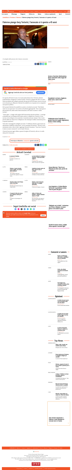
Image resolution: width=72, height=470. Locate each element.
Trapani (65, 11)
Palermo (27, 11)
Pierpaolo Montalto (61, 317)
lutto (9, 136)
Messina (51, 11)
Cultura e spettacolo (46, 14)
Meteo (35, 14)
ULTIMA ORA (21, 11)
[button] (49, 423)
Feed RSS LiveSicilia (38, 468)
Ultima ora (28, 14)
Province (12, 17)
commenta (27, 140)
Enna (47, 11)
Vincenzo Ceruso (61, 331)
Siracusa (60, 11)
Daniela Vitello (35, 172)
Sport (56, 14)
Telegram (19, 14)
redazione (10, 62)
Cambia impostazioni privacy (49, 468)
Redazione (12, 172)
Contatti (25, 468)
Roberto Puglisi (12, 157)
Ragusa (55, 11)
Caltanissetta (42, 11)
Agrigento (36, 11)
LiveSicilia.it (6, 17)
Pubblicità (31, 468)
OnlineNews (51, 80)
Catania (31, 11)
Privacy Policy (19, 468)
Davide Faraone (61, 304)
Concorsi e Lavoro (66, 14)
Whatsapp (10, 14)
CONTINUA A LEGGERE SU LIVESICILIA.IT (24, 148)
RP (11, 197)
